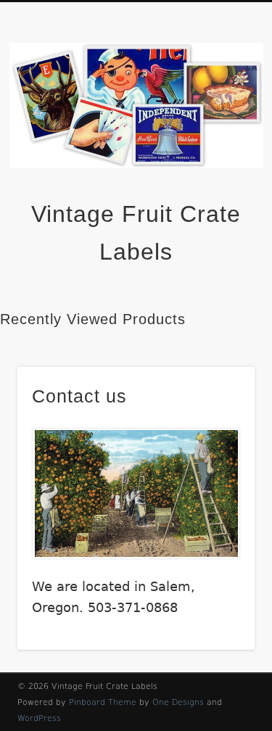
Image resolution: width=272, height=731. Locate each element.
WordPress (39, 718)
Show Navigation (219, 129)
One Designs (178, 702)
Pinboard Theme (102, 702)
